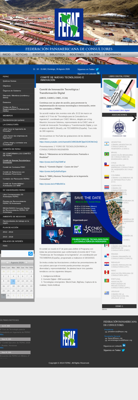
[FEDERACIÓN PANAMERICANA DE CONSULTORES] (69, 24)
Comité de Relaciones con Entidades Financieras (14, 173)
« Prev (8, 263)
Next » (25, 266)
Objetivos (7, 86)
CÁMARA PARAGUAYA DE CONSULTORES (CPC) (121, 266)
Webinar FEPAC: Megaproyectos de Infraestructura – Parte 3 (13, 279)
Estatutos (7, 102)
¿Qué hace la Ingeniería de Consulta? (14, 130)
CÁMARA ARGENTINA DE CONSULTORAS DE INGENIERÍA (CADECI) (121, 147)
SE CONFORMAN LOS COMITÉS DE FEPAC (17, 154)
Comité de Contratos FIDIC (14, 167)
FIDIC (5, 246)
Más (1, 334)
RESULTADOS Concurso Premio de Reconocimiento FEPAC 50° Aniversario (16, 210)
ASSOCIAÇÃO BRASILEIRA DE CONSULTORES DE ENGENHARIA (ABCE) (122, 157)
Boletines (77, 54)
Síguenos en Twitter (86, 69)
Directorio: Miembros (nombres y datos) (16, 96)
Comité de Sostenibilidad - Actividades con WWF (14, 185)
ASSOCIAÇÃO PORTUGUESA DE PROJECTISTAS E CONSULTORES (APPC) (120, 285)
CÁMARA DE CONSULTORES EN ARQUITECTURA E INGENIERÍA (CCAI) (119, 191)
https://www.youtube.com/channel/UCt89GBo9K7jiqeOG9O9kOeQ (69, 142)
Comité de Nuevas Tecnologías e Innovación (16, 161)
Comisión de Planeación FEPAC (16, 179)
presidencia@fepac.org (117, 331)
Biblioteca (57, 54)
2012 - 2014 (8, 232)
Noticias (21, 54)
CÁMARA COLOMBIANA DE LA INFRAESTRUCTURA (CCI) (122, 180)
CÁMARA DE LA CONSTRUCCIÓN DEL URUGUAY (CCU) (120, 296)
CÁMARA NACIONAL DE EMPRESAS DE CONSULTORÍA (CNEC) (120, 248)
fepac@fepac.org (115, 338)
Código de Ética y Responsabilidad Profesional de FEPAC (16, 109)
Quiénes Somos (9, 81)
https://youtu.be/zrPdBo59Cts (52, 184)
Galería (94, 54)
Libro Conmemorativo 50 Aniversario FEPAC (13, 195)
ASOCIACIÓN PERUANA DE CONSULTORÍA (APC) (122, 274)
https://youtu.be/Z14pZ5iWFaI (52, 162)
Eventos (39, 54)
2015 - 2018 (8, 237)
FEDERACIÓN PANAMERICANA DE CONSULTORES (69, 48)
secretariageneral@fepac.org (120, 340)
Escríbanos (113, 54)
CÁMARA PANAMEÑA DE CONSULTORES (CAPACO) (121, 257)
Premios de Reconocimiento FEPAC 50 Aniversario (14, 202)
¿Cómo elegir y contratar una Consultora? (15, 144)
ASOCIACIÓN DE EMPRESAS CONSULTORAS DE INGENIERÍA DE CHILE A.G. (122, 168)
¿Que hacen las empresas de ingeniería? (15, 137)
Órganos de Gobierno (12, 91)
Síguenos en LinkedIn (87, 74)
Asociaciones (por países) (13, 120)
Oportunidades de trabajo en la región (16, 222)
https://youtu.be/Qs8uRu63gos (53, 171)
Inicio (6, 54)
